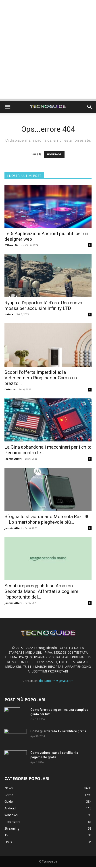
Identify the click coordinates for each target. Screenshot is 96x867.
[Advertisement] (48, 50)
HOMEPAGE (54, 154)
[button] (7, 107)
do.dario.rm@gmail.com (56, 681)
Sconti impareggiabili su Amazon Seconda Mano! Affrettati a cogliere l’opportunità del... (41, 591)
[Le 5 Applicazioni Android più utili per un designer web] (48, 206)
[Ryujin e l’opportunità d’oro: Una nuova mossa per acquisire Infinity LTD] (48, 275)
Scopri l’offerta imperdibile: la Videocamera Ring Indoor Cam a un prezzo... (40, 378)
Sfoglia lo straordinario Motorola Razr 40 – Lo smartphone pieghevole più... (47, 519)
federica (10, 389)
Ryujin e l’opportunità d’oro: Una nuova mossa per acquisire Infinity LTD (43, 305)
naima (8, 314)
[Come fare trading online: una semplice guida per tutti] (12, 715)
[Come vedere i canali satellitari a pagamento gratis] (15, 757)
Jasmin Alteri (13, 458)
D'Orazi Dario (13, 245)
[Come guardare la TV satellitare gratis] (15, 736)
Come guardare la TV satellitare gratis (58, 731)
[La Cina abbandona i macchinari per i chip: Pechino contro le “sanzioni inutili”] (48, 420)
